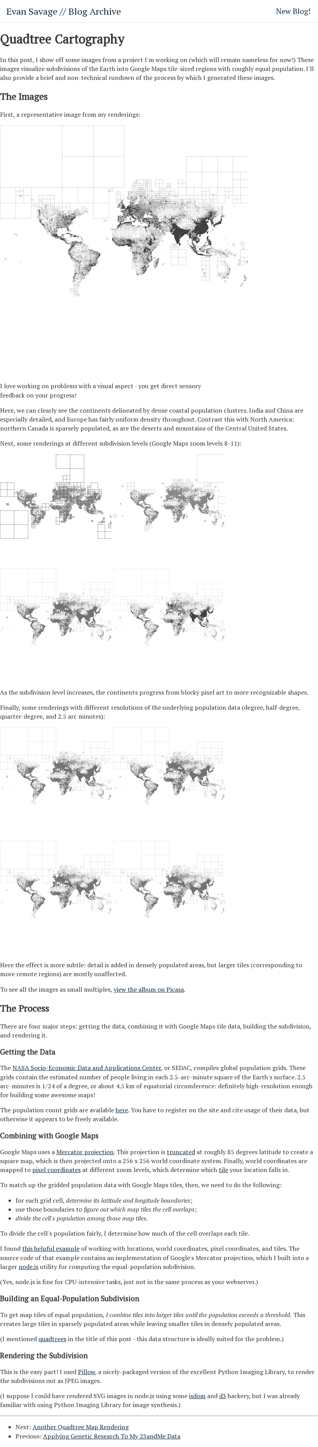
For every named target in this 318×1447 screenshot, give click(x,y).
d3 (222, 1396)
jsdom (197, 1396)
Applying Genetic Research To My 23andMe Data (111, 1436)
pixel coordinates (56, 1169)
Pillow (86, 1371)
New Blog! (293, 11)
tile (223, 1169)
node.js (28, 1266)
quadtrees (52, 1339)
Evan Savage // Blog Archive (63, 11)
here (122, 1110)
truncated (181, 1152)
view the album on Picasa (149, 989)
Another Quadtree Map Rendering (81, 1427)
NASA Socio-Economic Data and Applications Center (86, 1067)
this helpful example (51, 1248)
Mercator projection (85, 1152)
